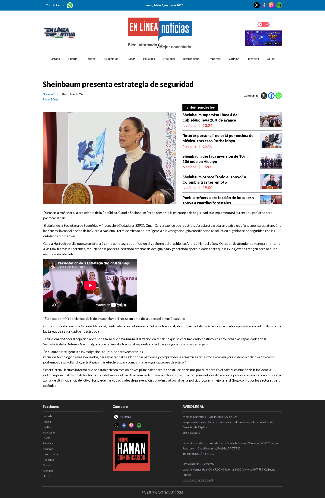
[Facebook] (271, 95)
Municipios (111, 58)
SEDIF (271, 58)
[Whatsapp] (278, 95)
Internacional (191, 58)
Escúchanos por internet (197, 480)
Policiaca (149, 58)
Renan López (50, 99)
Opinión (234, 58)
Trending (253, 58)
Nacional (169, 58)
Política (91, 58)
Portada (54, 58)
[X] (264, 95)
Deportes (214, 58)
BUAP (131, 58)
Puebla (72, 58)
